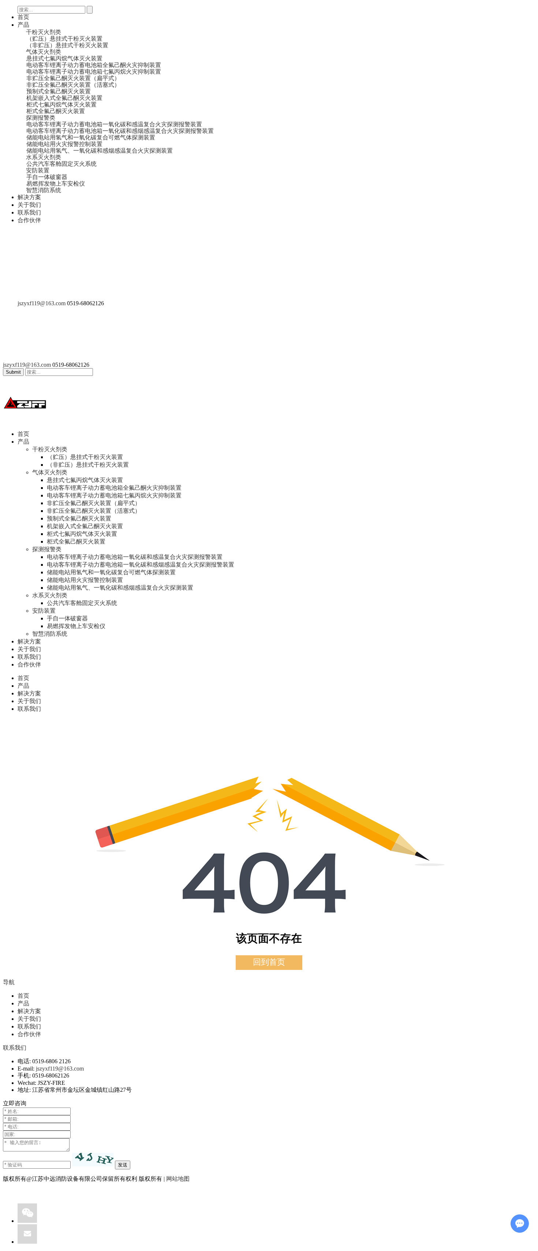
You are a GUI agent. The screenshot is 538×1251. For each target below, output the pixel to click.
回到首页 (269, 962)
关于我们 (29, 205)
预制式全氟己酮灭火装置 (79, 518)
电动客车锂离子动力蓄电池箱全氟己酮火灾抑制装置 (114, 488)
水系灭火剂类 (49, 595)
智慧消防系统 (49, 634)
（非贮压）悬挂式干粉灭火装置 (88, 465)
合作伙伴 (29, 220)
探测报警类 (46, 549)
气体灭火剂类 (49, 472)
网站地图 (178, 1179)
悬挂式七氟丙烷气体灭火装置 (85, 480)
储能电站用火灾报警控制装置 (85, 580)
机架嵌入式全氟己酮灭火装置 (85, 526)
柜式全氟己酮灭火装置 (76, 541)
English (41, 297)
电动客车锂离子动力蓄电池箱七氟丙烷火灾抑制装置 (114, 495)
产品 (23, 25)
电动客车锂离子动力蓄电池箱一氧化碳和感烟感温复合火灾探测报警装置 (140, 564)
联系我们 (29, 212)
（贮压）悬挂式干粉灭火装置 (85, 457)
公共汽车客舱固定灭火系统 (82, 603)
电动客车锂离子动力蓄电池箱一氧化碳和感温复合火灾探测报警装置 (135, 557)
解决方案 (29, 197)
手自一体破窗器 (67, 618)
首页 (23, 17)
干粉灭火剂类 (49, 449)
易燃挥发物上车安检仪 (76, 626)
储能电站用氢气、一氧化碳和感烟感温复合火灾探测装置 (120, 588)
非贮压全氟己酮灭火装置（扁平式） (94, 503)
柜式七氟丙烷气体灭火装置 (82, 534)
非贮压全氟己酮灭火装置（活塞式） (94, 511)
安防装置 (44, 611)
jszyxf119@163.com (42, 303)
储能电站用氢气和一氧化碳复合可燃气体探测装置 (111, 572)
